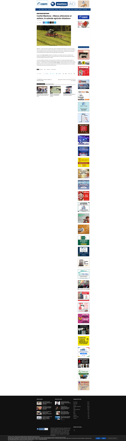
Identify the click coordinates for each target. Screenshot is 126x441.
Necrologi (80, 9)
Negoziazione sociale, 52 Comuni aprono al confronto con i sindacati (67, 80)
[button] (88, 9)
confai (45, 69)
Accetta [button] (98, 438)
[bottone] (83, 47)
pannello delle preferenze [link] (43, 439)
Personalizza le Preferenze (112, 438)
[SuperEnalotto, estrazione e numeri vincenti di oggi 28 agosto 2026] (39, 408)
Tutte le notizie (84, 9)
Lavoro (69, 9)
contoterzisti (48, 69)
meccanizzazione (53, 69)
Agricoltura (41, 69)
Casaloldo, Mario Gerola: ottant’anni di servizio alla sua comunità (66, 402)
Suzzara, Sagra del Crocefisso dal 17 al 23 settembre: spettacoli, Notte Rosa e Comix (43, 95)
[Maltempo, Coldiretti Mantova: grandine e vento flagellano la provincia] (56, 89)
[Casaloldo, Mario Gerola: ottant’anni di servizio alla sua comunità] (69, 89)
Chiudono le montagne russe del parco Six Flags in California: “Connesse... (47, 417)
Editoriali (56, 9)
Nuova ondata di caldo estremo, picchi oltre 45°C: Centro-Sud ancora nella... (65, 412)
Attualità (63, 9)
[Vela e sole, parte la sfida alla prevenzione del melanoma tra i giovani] (57, 418)
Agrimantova (44, 12)
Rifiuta (104, 438)
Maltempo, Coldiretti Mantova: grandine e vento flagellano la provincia (54, 95)
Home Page (47, 13)
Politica (46, 9)
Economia (60, 9)
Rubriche (40, 12)
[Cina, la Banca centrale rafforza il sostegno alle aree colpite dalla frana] (39, 403)
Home (39, 9)
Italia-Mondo (76, 9)
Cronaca (42, 9)
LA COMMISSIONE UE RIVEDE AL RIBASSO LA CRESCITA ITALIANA (44, 80)
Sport (67, 9)
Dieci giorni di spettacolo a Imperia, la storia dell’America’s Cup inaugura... (47, 412)
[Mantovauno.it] (63, 4)
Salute (72, 9)
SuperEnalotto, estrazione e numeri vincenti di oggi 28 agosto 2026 (47, 407)
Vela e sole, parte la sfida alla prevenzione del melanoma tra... (65, 417)
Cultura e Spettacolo (51, 9)
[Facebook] (74, 430)
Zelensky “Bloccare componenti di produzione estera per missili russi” (65, 407)
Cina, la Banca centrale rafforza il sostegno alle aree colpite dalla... (47, 402)
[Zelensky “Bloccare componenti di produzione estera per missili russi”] (57, 408)
